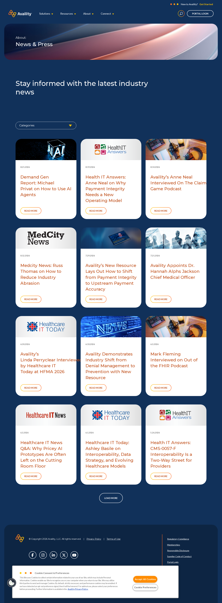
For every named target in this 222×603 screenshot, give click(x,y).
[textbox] (46, 125)
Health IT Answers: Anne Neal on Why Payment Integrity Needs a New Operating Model (105, 188)
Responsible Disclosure (178, 550)
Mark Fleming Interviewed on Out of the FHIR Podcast (174, 359)
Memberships (173, 544)
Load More (111, 498)
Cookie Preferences (145, 587)
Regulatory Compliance (178, 539)
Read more (30, 210)
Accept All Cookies (145, 579)
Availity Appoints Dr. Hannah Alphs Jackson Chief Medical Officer (174, 271)
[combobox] (46, 125)
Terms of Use (114, 539)
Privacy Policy (94, 539)
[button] (11, 583)
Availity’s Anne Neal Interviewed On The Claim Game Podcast (178, 182)
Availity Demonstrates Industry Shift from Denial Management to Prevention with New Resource (110, 365)
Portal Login (200, 13)
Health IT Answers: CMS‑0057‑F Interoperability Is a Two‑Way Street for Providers (171, 454)
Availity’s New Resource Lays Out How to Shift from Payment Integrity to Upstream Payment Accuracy (111, 277)
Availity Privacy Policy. (78, 589)
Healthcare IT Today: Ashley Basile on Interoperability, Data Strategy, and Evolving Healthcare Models (109, 454)
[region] (95, 581)
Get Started (206, 4)
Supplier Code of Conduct (179, 556)
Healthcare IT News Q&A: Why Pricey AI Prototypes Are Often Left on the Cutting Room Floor (43, 454)
